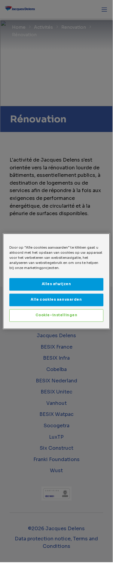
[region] (56, 281)
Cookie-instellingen (56, 315)
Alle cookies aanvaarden (56, 299)
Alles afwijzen (56, 284)
